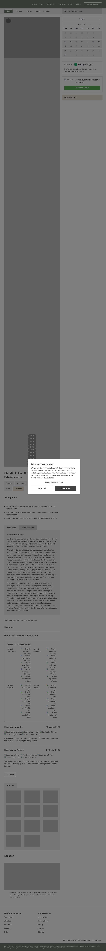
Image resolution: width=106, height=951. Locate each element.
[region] (54, 476)
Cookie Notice (49, 478)
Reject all (41, 488)
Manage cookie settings (54, 482)
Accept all (65, 488)
